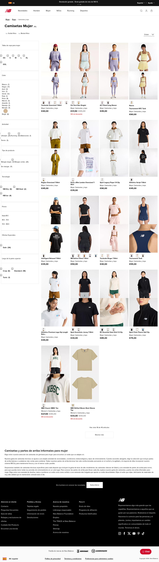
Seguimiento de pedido (36, 510)
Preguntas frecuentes (9, 510)
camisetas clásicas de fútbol (108, 468)
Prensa (55, 525)
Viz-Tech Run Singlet (78, 105)
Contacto (4, 506)
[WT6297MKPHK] (61, 102)
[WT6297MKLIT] (55, 102)
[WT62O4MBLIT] (102, 255)
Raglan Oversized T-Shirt (50, 182)
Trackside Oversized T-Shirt (51, 105)
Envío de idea (84, 506)
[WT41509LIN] (79, 329)
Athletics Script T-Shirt (137, 182)
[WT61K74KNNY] (132, 255)
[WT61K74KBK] (143, 255)
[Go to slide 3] (81, 4)
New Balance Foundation (63, 514)
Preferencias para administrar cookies (99, 559)
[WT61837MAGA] (79, 102)
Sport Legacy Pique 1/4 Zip (110, 182)
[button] (146, 11)
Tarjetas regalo (33, 506)
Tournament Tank (135, 258)
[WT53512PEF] (137, 329)
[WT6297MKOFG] (66, 102)
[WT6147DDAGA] (44, 180)
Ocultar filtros (12, 33)
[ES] (8, 3)
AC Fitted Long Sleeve (108, 105)
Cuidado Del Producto (10, 525)
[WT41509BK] (73, 329)
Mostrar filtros (24, 33)
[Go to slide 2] (79, 4)
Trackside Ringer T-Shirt (109, 258)
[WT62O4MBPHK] (108, 255)
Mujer (8, 19)
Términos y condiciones (72, 559)
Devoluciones (32, 517)
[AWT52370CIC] (44, 405)
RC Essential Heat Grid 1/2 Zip (111, 332)
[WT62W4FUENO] (132, 102)
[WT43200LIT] (108, 329)
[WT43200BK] (102, 329)
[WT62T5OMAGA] (102, 180)
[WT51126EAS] (79, 255)
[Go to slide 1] (78, 4)
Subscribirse (94, 485)
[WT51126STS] (96, 255)
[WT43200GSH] (114, 329)
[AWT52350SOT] (73, 405)
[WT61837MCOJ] (73, 102)
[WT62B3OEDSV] (102, 102)
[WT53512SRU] (143, 329)
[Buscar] (141, 11)
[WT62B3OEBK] (108, 102)
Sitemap (56, 529)
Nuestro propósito (60, 506)
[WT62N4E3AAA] (73, 180)
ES (13, 559)
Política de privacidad (53, 559)
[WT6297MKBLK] (44, 102)
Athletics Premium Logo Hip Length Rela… (54, 333)
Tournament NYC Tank (137, 109)
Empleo (56, 517)
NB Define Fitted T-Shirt (79, 258)
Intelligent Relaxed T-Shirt (51, 258)
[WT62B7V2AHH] (44, 329)
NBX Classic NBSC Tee (49, 408)
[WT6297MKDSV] (49, 102)
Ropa (14, 19)
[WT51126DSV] (90, 255)
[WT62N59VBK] (44, 255)
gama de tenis (75, 468)
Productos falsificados (88, 514)
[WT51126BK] (73, 255)
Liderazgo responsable (62, 510)
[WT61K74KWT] (137, 255)
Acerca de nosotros (61, 532)
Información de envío (35, 514)
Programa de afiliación (88, 510)
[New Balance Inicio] (9, 10)
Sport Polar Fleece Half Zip (139, 332)
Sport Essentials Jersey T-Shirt (82, 332)
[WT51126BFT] (84, 255)
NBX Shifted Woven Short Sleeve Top (83, 409)
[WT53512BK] (132, 329)
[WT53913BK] (132, 180)
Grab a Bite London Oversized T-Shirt (83, 183)
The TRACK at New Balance (64, 521)
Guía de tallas (6, 514)
